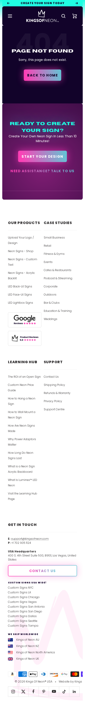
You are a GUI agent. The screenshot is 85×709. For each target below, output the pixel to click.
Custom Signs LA (19, 592)
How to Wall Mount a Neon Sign (21, 414)
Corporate (51, 286)
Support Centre (54, 409)
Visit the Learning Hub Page (22, 496)
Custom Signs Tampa (23, 626)
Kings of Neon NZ (27, 646)
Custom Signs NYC (21, 588)
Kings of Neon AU (27, 640)
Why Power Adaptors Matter (22, 441)
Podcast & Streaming (58, 278)
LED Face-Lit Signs (20, 294)
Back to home (42, 75)
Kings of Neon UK (27, 659)
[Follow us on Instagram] (13, 691)
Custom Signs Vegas (22, 602)
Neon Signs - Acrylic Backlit (21, 275)
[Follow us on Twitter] (23, 691)
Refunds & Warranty (57, 393)
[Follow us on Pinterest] (44, 691)
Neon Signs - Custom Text (22, 262)
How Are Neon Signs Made (21, 428)
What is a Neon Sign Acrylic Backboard (21, 469)
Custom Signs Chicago (24, 597)
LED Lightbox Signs (20, 303)
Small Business (54, 237)
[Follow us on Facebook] (33, 691)
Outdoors (50, 294)
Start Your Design (42, 156)
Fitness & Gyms (54, 254)
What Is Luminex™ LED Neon (22, 482)
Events (48, 262)
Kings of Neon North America (35, 652)
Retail (47, 246)
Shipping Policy (54, 385)
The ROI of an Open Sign (24, 377)
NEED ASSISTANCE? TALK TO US (42, 171)
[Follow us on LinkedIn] (74, 691)
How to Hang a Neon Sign (21, 401)
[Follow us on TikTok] (64, 691)
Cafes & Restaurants (57, 270)
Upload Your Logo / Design (21, 240)
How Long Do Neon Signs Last (20, 455)
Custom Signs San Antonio (26, 607)
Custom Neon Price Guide (21, 387)
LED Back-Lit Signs (20, 286)
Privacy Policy (53, 401)
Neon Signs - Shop (21, 251)
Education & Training (58, 311)
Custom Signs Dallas (22, 616)
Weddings (50, 319)
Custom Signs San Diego (25, 611)
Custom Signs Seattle (22, 621)
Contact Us (51, 377)
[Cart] (74, 16)
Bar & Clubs (52, 303)
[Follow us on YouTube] (54, 691)
